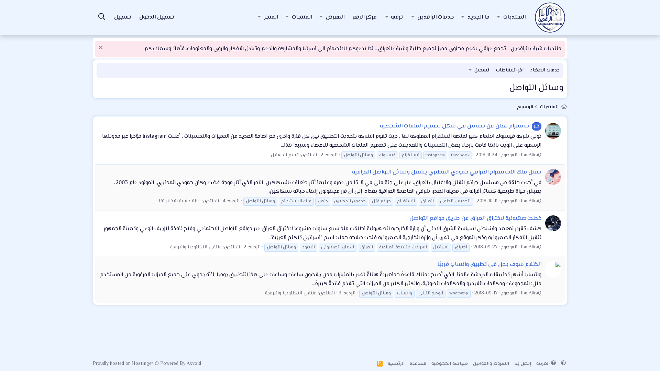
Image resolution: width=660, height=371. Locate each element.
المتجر (271, 17)
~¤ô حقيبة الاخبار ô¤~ (178, 201)
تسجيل (481, 70)
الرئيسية (396, 364)
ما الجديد (479, 17)
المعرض (335, 17)
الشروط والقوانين (491, 364)
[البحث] (102, 18)
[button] (498, 17)
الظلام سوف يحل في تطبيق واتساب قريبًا (489, 264)
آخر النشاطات (510, 70)
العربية (543, 364)
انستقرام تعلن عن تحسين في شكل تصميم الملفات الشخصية (460, 126)
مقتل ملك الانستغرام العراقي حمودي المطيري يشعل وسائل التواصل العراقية (446, 172)
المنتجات (302, 17)
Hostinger (143, 364)
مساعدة (418, 364)
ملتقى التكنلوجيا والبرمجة (196, 247)
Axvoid (194, 364)
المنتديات (514, 17)
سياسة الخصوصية (449, 364)
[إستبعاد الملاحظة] (101, 48)
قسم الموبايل (285, 155)
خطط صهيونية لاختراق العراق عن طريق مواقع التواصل (475, 218)
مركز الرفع (364, 17)
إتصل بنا (522, 364)
